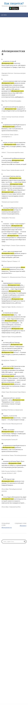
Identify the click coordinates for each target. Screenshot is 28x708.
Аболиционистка (7, 527)
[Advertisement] (14, 36)
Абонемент (23, 526)
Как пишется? (14, 3)
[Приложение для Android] (14, 8)
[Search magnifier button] (24, 541)
